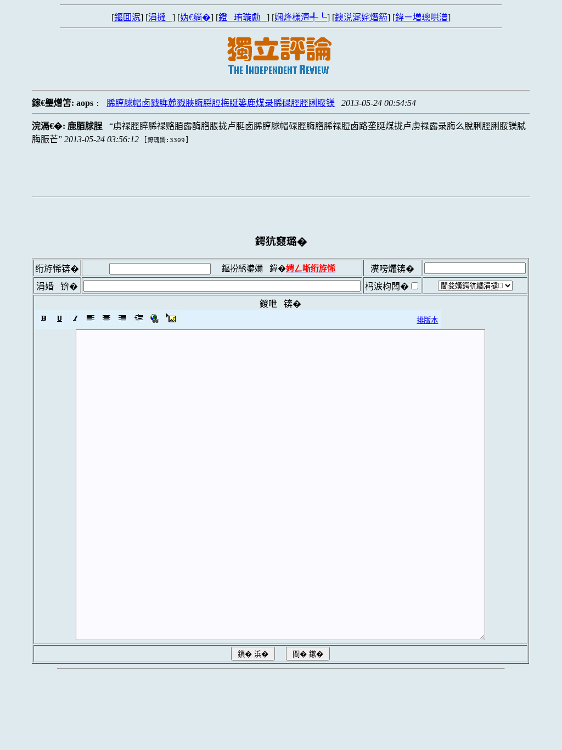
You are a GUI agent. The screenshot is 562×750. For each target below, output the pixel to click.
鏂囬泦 (127, 17)
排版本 (427, 320)
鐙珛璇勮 (242, 17)
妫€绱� (195, 17)
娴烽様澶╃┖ (300, 17)
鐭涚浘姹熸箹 (361, 17)
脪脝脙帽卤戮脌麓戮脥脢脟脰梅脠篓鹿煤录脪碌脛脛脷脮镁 (220, 103)
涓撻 (160, 17)
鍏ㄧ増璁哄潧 (421, 17)
